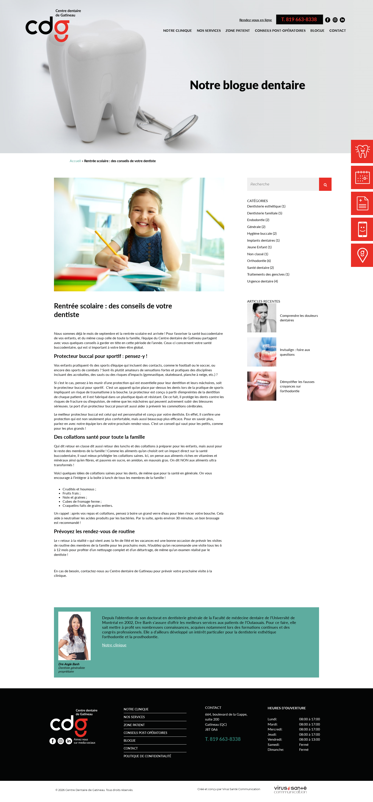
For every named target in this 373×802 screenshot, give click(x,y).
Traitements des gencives (266, 274)
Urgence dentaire (260, 281)
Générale (254, 227)
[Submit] (325, 184)
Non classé (255, 254)
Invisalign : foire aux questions (295, 352)
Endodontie (256, 220)
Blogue (317, 30)
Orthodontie (256, 260)
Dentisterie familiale (262, 213)
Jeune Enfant (257, 247)
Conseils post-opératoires (280, 30)
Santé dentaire (258, 267)
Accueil (75, 161)
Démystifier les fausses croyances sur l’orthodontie (297, 386)
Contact (337, 30)
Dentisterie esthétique (264, 206)
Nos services (209, 30)
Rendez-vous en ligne (255, 20)
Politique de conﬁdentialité (147, 756)
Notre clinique (177, 30)
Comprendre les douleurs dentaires (299, 317)
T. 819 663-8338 (299, 19)
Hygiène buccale (259, 233)
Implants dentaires (261, 240)
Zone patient (238, 30)
